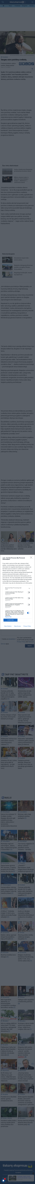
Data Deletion (8, 626)
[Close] (31, 558)
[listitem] (17, 588)
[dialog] (17, 592)
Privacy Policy (27, 626)
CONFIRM (10, 620)
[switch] (28, 592)
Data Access (17, 626)
